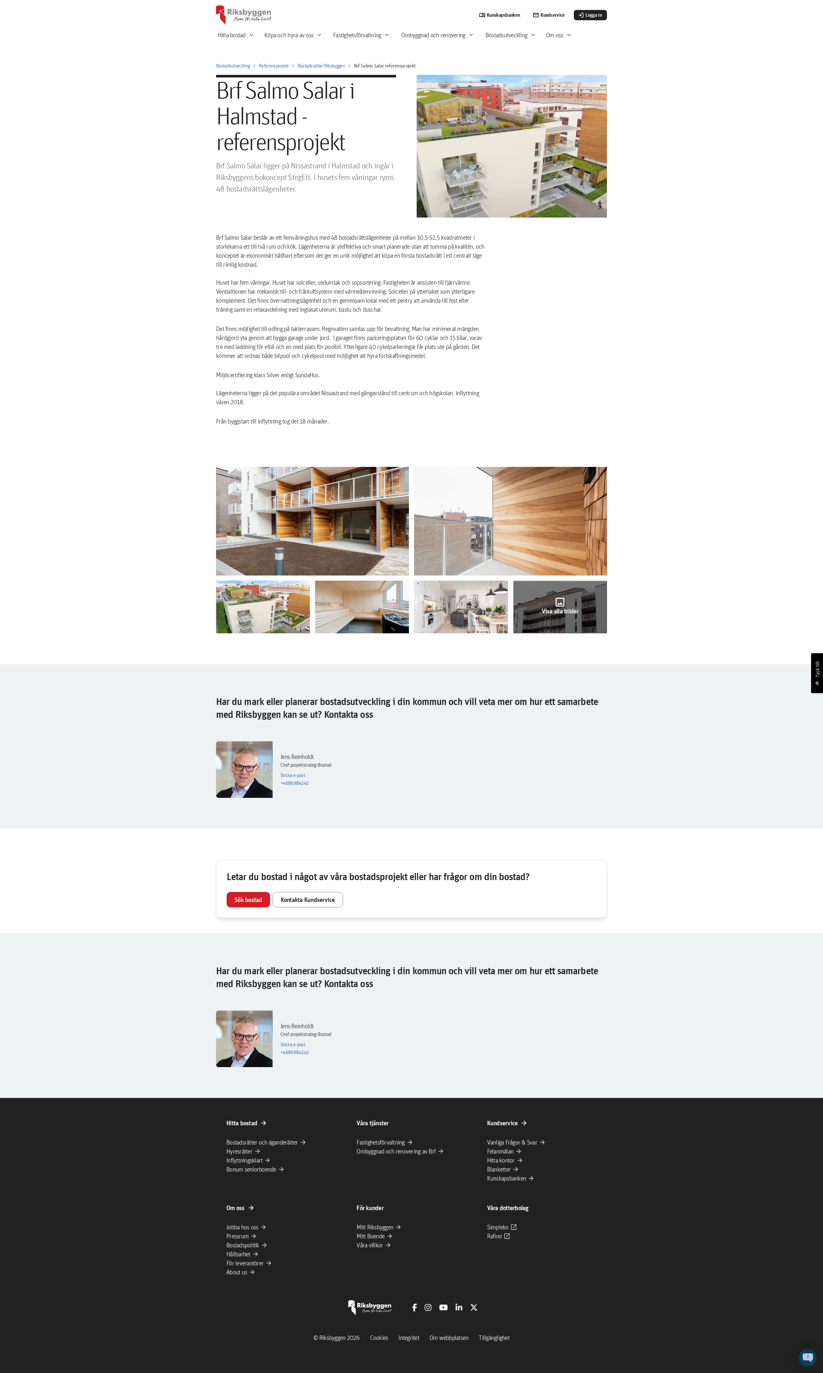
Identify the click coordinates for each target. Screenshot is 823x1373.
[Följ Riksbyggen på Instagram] (428, 1307)
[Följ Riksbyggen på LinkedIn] (459, 1307)
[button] (312, 521)
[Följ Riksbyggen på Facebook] (414, 1307)
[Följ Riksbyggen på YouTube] (443, 1307)
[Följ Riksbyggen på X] (474, 1307)
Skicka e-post (292, 775)
